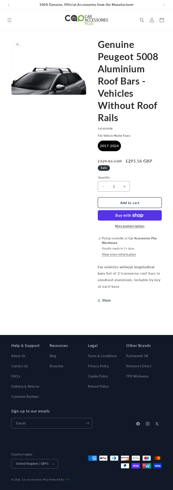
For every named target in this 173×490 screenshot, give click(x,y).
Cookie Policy (98, 376)
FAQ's (15, 376)
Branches (57, 366)
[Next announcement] (164, 5)
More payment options (129, 226)
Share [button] (106, 300)
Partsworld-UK (137, 356)
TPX (67, 479)
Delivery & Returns (25, 386)
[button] (9, 20)
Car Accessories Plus (35, 479)
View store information (119, 254)
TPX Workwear (137, 376)
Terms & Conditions (102, 356)
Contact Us (19, 366)
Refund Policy (98, 386)
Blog (53, 356)
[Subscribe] (87, 423)
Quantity (104, 177)
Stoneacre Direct (139, 366)
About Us (18, 356)
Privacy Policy (98, 366)
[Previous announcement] (9, 5)
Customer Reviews (25, 396)
